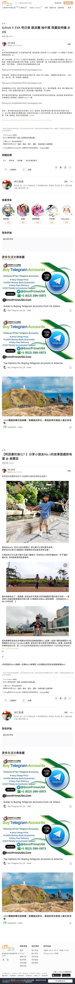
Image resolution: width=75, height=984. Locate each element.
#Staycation (48, 953)
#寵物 (45, 950)
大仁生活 (11, 43)
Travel (15, 973)
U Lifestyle (7, 973)
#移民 (56, 953)
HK (21, 973)
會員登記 (58, 3)
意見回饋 (23, 963)
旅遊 (19, 144)
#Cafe (66, 950)
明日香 (11, 160)
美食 (24, 144)
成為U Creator (35, 7)
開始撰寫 (68, 3)
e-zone (45, 973)
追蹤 (69, 44)
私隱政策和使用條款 (16, 982)
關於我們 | (6, 976)
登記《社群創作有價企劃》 (26, 138)
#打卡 (56, 950)
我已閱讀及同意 (60, 981)
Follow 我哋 (44, 148)
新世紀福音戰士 (31, 160)
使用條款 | (22, 976)
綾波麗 (19, 160)
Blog (39, 973)
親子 (29, 144)
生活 (3, 23)
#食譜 (61, 950)
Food (33, 973)
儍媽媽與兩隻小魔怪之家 (37, 219)
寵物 (34, 144)
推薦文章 (52, 7)
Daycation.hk (66, 219)
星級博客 (61, 7)
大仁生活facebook (10, 648)
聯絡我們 (45, 976)
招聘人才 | (38, 976)
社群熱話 (22, 7)
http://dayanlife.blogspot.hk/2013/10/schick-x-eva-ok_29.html (27, 120)
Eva (4, 160)
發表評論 (8, 239)
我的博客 (35, 963)
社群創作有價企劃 (9, 7)
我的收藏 (35, 956)
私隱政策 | (30, 976)
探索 (46, 7)
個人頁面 (35, 950)
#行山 (51, 950)
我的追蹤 (35, 959)
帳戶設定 (35, 953)
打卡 (14, 144)
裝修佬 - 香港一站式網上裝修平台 (8, 219)
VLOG (22, 953)
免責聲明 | (14, 976)
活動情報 (49, 144)
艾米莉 (52, 219)
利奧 (23, 219)
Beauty (26, 973)
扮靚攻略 (41, 144)
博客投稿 (23, 966)
